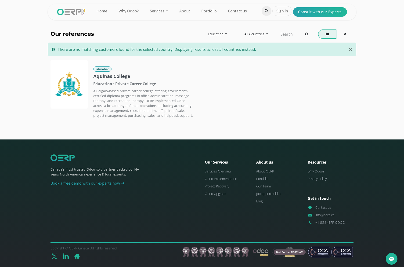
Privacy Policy (317, 178)
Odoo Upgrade (215, 193)
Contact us (323, 207)
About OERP (265, 171)
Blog (259, 201)
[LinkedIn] (66, 256)
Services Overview (218, 171)
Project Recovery (217, 186)
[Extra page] (77, 256)
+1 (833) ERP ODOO (330, 222)
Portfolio (262, 178)
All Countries (254, 34)
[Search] (306, 34)
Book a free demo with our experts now (85, 183)
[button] (266, 11)
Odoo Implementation (221, 178)
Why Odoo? (316, 171)
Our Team (263, 186)
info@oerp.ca (324, 215)
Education (216, 34)
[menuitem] (102, 11)
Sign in (282, 11)
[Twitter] (54, 256)
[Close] (350, 49)
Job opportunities (268, 193)
